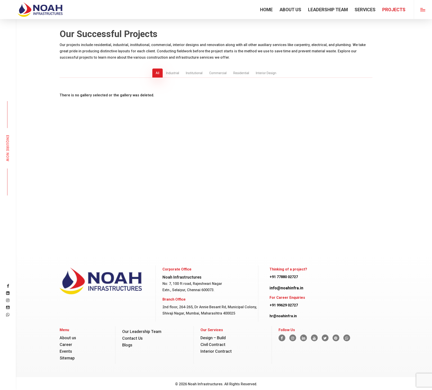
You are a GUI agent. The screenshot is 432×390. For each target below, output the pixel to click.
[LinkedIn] (303, 338)
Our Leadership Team (141, 331)
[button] (423, 9)
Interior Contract (216, 351)
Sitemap (67, 358)
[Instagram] (292, 338)
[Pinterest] (336, 338)
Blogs (127, 345)
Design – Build (213, 337)
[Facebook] (282, 338)
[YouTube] (314, 338)
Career (66, 344)
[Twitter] (325, 338)
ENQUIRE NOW (7, 148)
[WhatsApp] (346, 338)
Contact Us (132, 338)
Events (66, 351)
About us (68, 337)
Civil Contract (212, 344)
